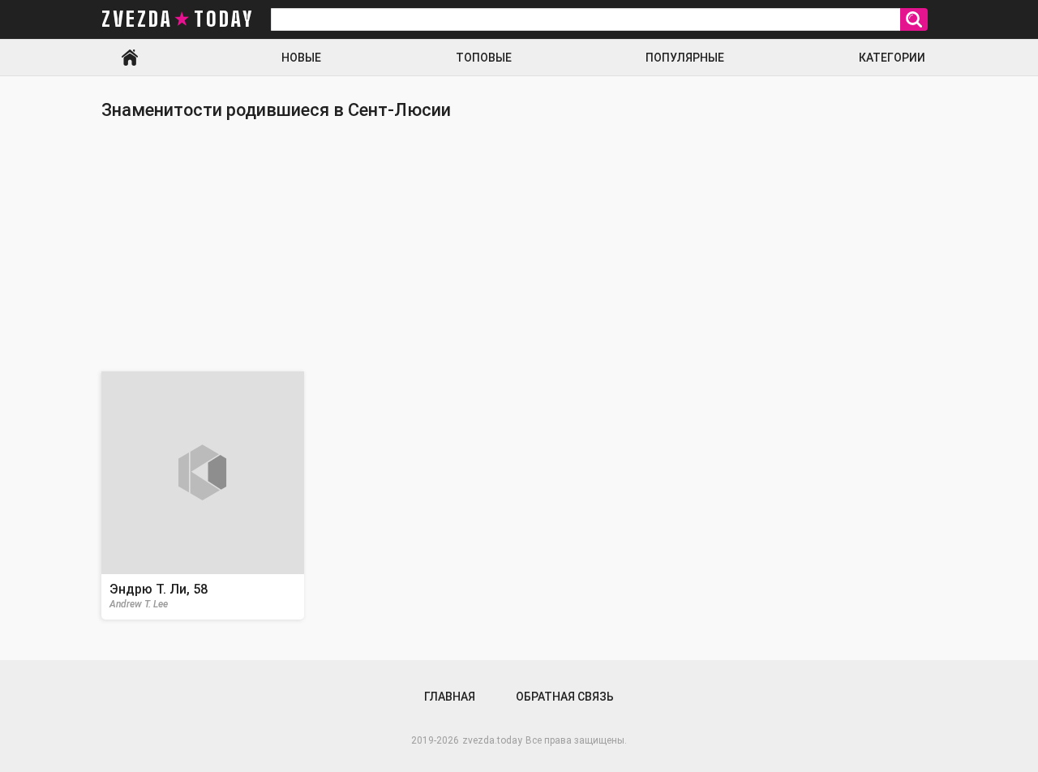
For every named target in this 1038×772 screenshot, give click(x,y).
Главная (129, 57)
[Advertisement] (519, 245)
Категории (892, 57)
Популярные (685, 57)
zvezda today (177, 19)
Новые (301, 57)
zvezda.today (492, 740)
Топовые (484, 57)
